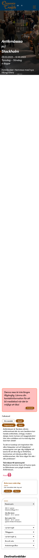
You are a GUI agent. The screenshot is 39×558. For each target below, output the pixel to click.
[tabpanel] (19, 452)
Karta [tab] (20, 425)
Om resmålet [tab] (8, 421)
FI (21, 5)
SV (18, 5)
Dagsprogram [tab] (9, 425)
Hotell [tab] (20, 421)
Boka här (8, 491)
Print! (5, 475)
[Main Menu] (34, 7)
